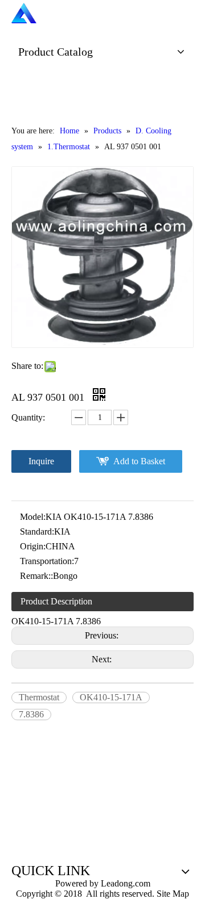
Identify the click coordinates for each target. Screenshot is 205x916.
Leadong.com (124, 883)
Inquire (41, 461)
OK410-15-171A (111, 697)
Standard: (37, 531)
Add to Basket (139, 461)
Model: (33, 517)
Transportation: (47, 561)
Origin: (33, 546)
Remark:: (36, 576)
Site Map (173, 893)
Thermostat (39, 697)
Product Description (56, 601)
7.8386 (31, 714)
